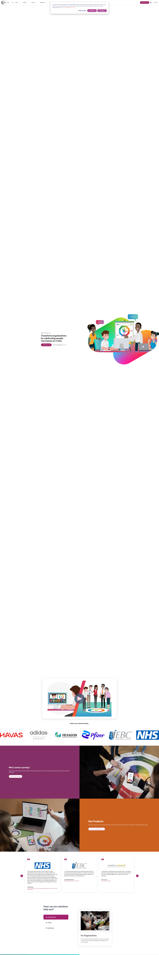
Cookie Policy (65, 7)
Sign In (156, 2)
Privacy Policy (72, 7)
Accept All (92, 10)
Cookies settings (82, 10)
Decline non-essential (102, 10)
